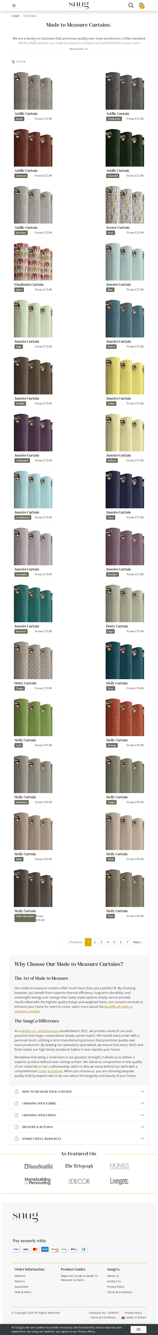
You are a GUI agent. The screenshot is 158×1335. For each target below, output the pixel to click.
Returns (20, 1281)
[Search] (131, 5)
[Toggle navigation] (14, 5)
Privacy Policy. (87, 1331)
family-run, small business (40, 1031)
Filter (21, 61)
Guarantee (21, 1286)
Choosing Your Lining (39, 1115)
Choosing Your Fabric (39, 1103)
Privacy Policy (115, 1286)
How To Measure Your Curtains (47, 1091)
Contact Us (114, 1281)
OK (138, 1329)
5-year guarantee (50, 1071)
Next (136, 942)
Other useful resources (41, 1139)
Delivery (20, 1276)
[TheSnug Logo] (79, 5)
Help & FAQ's (23, 1292)
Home (16, 16)
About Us (113, 1276)
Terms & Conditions (120, 1292)
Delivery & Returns (37, 1127)
